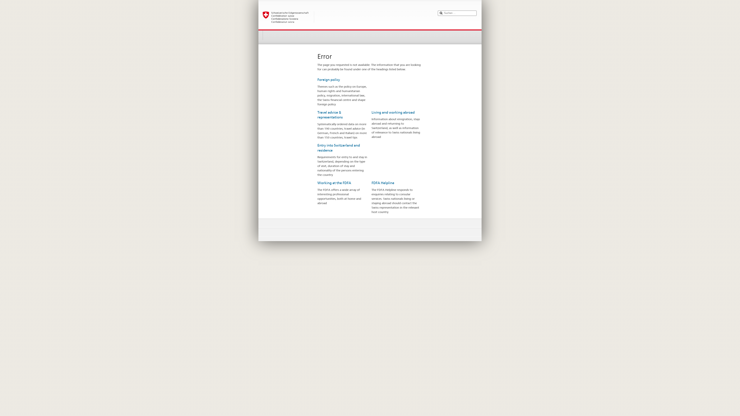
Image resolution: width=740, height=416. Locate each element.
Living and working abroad (393, 112)
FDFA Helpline (383, 183)
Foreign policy (328, 80)
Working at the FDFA (334, 183)
